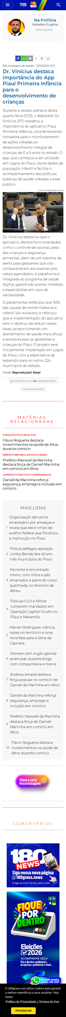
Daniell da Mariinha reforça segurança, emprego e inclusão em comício (32, 482)
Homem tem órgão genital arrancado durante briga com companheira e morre (33, 658)
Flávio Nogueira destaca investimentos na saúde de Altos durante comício (30, 442)
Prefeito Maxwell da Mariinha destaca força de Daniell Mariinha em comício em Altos (31, 462)
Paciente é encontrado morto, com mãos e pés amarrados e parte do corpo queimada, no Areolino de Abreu (33, 580)
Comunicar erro (33, 389)
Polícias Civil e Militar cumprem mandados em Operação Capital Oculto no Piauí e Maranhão (34, 609)
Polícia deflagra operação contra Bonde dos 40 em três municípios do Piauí (31, 554)
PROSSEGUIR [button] (23, 1010)
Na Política (45, 20)
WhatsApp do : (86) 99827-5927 (35, 381)
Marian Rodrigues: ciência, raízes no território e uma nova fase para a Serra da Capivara (32, 635)
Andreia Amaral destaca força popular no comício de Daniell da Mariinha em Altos (35, 679)
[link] (18, 58)
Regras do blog (44, 30)
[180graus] (24, 4)
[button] (32, 1001)
